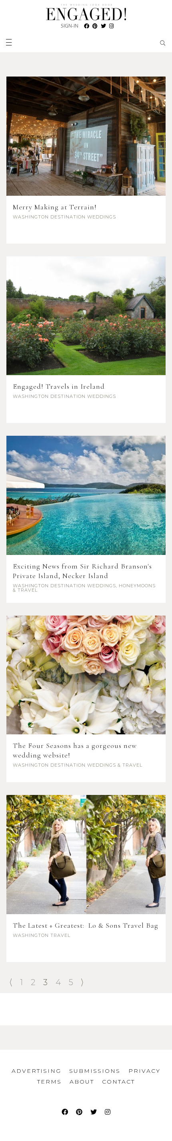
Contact (118, 1081)
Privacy (144, 1070)
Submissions (94, 1070)
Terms (49, 1081)
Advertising (36, 1070)
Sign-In (69, 25)
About (82, 1081)
